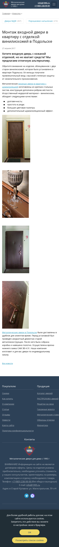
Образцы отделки (46, 420)
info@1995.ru (44, 3)
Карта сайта (8, 425)
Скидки (5, 393)
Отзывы (6, 414)
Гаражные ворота (46, 409)
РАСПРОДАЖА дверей (47, 398)
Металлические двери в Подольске (19, 332)
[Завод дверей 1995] (6, 4)
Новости (6, 420)
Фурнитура (42, 425)
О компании (8, 404)
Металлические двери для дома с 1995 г (17, 4)
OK (29, 532)
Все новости (7, 363)
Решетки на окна (45, 404)
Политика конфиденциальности (18, 430)
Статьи (5, 409)
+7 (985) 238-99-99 (42, 6)
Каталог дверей (45, 393)
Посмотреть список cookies (29, 540)
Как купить (7, 398)
